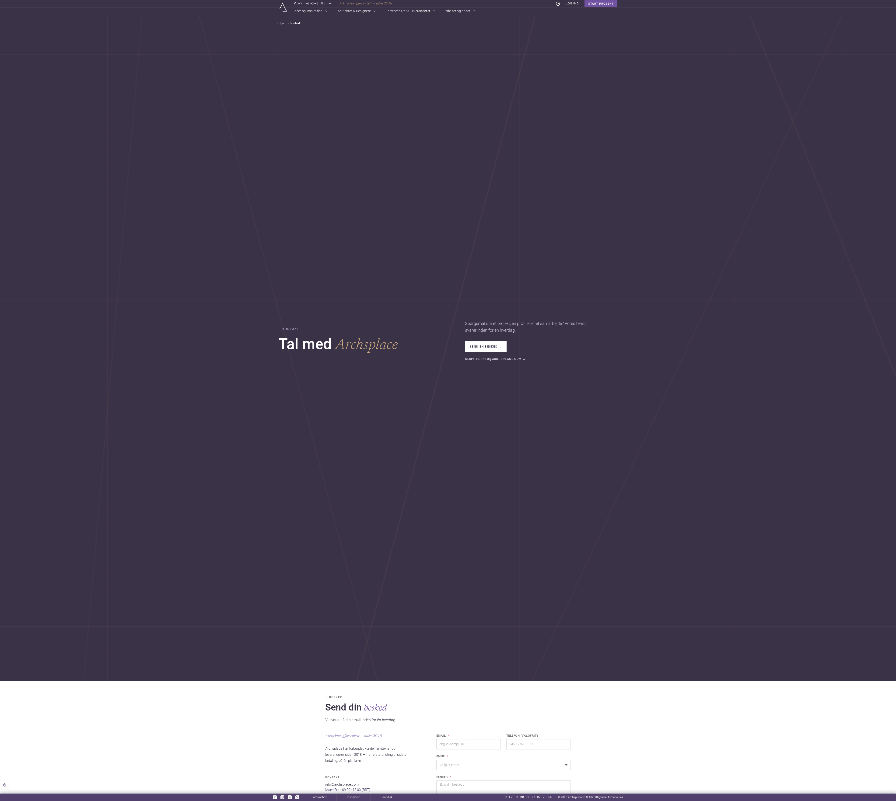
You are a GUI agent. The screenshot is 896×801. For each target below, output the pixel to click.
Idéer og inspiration (308, 11)
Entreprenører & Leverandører (408, 11)
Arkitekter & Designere (354, 11)
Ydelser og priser (457, 11)
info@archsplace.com (342, 784)
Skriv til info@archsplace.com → (495, 359)
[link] (558, 3)
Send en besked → (486, 346)
